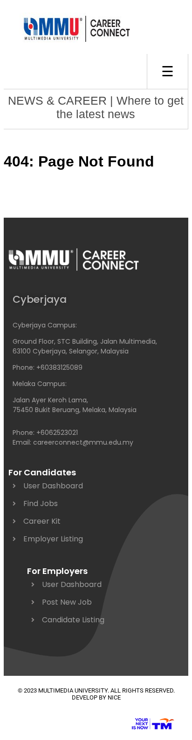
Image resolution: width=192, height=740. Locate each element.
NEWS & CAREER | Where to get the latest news (96, 107)
